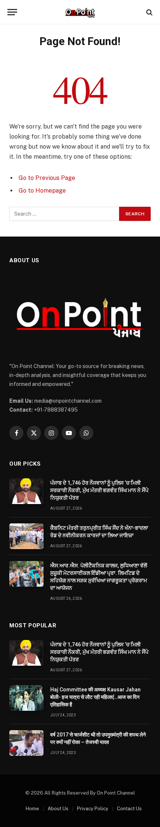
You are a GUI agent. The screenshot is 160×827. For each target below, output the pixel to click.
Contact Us (129, 808)
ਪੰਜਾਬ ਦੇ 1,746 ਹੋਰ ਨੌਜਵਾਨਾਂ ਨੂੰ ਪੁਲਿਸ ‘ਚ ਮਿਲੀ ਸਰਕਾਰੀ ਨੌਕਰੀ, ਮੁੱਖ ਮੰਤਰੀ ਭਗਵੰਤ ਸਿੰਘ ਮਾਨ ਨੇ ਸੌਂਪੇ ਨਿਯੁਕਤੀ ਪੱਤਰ (99, 490)
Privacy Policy (92, 808)
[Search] (149, 12)
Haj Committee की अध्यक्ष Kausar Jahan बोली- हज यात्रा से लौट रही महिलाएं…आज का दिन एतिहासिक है (95, 697)
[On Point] (80, 12)
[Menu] (12, 12)
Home (32, 808)
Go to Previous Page (47, 177)
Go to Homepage (42, 190)
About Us (58, 808)
